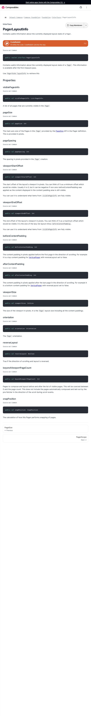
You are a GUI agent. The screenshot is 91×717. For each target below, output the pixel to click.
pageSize (7, 112)
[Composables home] (10, 7)
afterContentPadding (13, 264)
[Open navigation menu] (86, 7)
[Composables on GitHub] (80, 7)
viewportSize (9, 292)
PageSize (59, 131)
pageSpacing (9, 140)
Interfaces (56, 17)
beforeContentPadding (14, 236)
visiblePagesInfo (11, 87)
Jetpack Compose (16, 17)
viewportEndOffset (12, 202)
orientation (8, 317)
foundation (46, 17)
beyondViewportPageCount (17, 367)
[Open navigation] (5, 17)
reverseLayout (10, 342)
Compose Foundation (32, 17)
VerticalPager (34, 257)
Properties (9, 80)
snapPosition (9, 399)
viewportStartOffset (13, 165)
